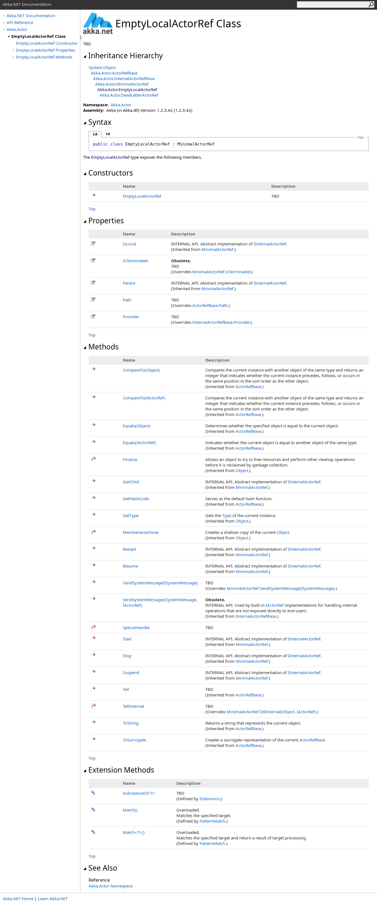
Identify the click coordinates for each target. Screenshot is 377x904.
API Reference (20, 22)
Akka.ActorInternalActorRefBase (124, 78)
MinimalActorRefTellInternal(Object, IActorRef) (271, 711)
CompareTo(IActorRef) (144, 398)
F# (108, 134)
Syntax (99, 122)
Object (242, 470)
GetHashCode (136, 498)
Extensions (210, 798)
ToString (131, 723)
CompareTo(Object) (141, 370)
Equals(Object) (136, 425)
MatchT (134, 832)
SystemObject (102, 67)
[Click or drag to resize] (81, 38)
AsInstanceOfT (139, 793)
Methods (103, 347)
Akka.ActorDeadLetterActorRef (129, 95)
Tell (126, 689)
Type (226, 515)
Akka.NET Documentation (31, 15)
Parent (129, 283)
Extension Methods (121, 770)
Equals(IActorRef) (139, 442)
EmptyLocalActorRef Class (38, 36)
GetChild (131, 481)
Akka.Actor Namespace (110, 886)
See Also (102, 868)
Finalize (130, 459)
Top (92, 208)
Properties (106, 221)
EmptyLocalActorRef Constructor (47, 43)
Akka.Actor (17, 29)
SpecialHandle (136, 627)
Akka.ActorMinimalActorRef (121, 84)
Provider (131, 316)
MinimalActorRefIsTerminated (221, 271)
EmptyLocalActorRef (142, 196)
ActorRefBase (248, 386)
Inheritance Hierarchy (125, 55)
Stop (127, 655)
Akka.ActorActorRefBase (114, 73)
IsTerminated (135, 260)
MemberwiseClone (140, 532)
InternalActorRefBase (256, 616)
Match (130, 810)
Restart (129, 549)
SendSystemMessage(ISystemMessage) (160, 582)
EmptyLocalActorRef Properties (45, 50)
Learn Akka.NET (53, 898)
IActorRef (274, 605)
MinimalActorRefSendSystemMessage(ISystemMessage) (280, 588)
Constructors (110, 173)
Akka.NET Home (18, 898)
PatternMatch (212, 821)
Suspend (131, 672)
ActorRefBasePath (209, 305)
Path (127, 300)
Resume (130, 566)
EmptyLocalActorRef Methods (44, 57)
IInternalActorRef (270, 243)
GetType (131, 515)
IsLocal (129, 243)
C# (95, 134)
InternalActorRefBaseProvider (220, 322)
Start (127, 638)
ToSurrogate (134, 740)
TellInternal (133, 706)
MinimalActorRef (217, 249)
